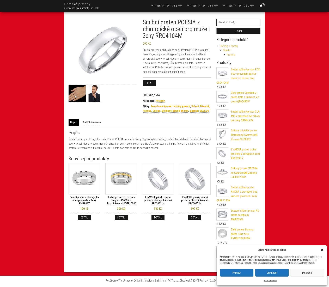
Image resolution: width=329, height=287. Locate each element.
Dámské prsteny (77, 4)
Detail (149, 83)
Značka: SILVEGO (199, 110)
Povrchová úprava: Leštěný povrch (170, 106)
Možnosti (307, 272)
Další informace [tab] (92, 122)
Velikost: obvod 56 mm (202, 6)
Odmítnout (272, 272)
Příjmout (237, 272)
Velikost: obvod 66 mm (175, 110)
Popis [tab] (73, 122)
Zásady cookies (270, 280)
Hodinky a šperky (229, 46)
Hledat (238, 31)
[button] (322, 250)
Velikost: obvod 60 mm (238, 6)
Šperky (227, 50)
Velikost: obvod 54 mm (166, 6)
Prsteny (160, 100)
